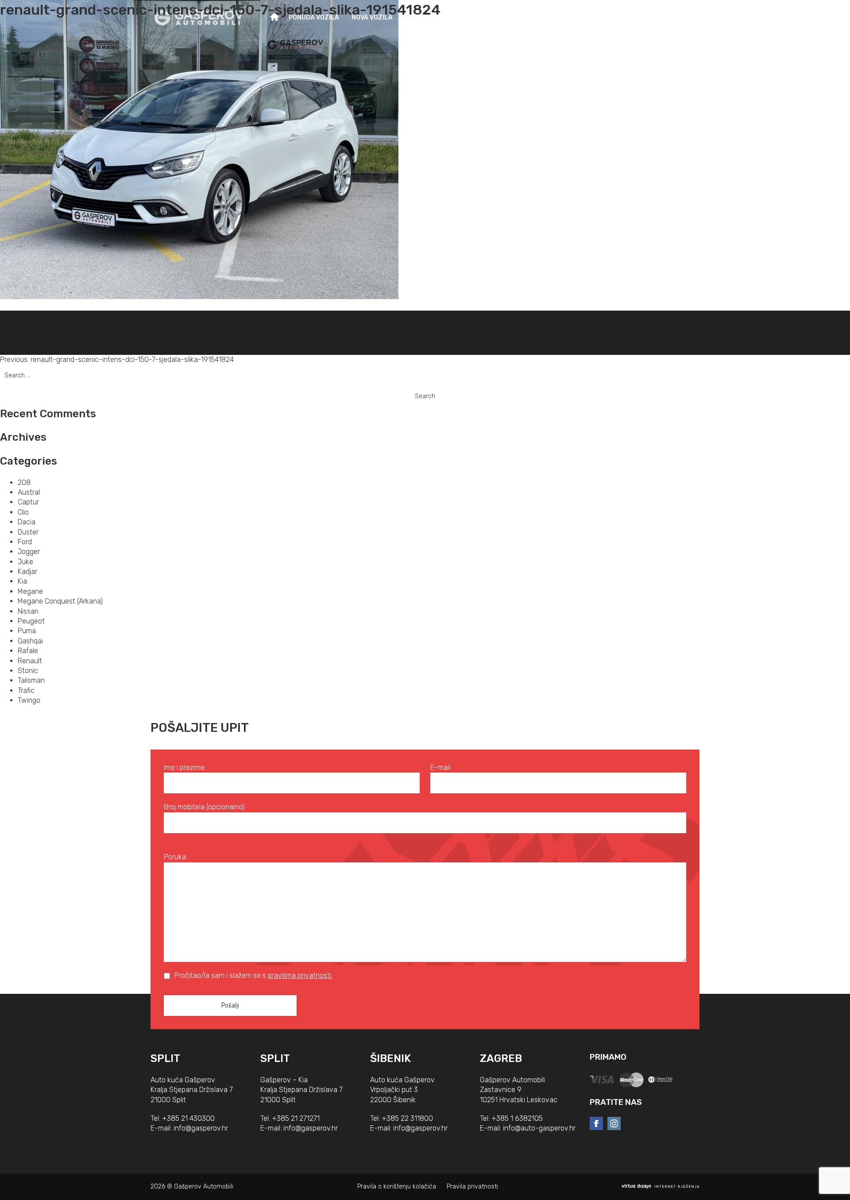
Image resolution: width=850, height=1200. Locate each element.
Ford (25, 542)
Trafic (26, 690)
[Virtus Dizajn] (660, 1186)
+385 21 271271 (296, 1118)
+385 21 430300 (188, 1118)
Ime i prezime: (185, 767)
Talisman (31, 680)
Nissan (28, 611)
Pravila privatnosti (472, 1186)
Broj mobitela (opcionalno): (205, 807)
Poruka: (175, 857)
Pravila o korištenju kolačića (396, 1186)
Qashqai (30, 641)
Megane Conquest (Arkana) (60, 601)
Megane (30, 591)
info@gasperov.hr (201, 1128)
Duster (28, 532)
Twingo (29, 700)
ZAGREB (501, 1058)
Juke (25, 562)
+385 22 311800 (407, 1118)
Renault (30, 661)
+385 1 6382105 (517, 1118)
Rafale (28, 650)
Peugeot (31, 621)
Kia (22, 581)
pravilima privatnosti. (300, 975)
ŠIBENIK (390, 1058)
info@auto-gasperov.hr (539, 1128)
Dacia (26, 522)
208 (24, 482)
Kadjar (27, 571)
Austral (29, 492)
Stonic (28, 670)
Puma (27, 631)
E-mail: (441, 767)
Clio (23, 512)
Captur (28, 502)
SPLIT (165, 1058)
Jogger (29, 551)
